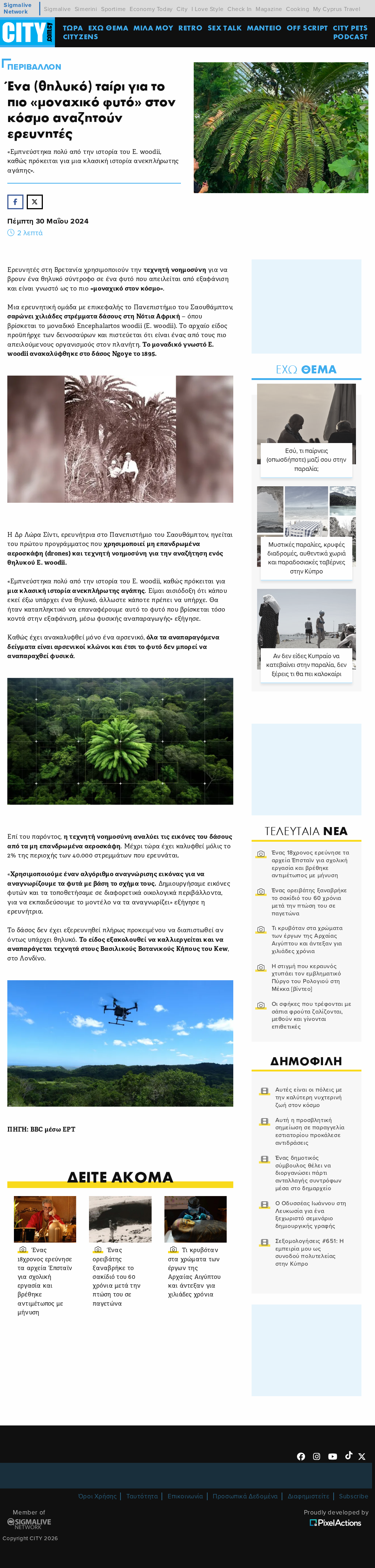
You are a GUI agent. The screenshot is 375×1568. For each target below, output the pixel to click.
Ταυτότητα (142, 1496)
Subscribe (353, 1496)
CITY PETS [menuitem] (350, 27)
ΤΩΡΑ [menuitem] (73, 27)
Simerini (86, 9)
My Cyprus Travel (337, 9)
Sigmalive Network (17, 8)
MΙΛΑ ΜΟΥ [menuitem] (153, 27)
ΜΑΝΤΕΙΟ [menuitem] (264, 27)
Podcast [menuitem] (350, 36)
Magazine (269, 9)
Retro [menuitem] (190, 27)
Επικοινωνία (185, 1496)
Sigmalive (57, 9)
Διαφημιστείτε (309, 1496)
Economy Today (151, 9)
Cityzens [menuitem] (81, 36)
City (182, 9)
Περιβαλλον (34, 67)
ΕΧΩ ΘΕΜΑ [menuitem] (108, 27)
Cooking (297, 9)
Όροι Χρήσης (97, 1496)
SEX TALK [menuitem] (225, 27)
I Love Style (208, 9)
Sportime (113, 9)
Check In (239, 9)
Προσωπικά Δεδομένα (245, 1496)
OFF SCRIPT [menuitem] (307, 27)
